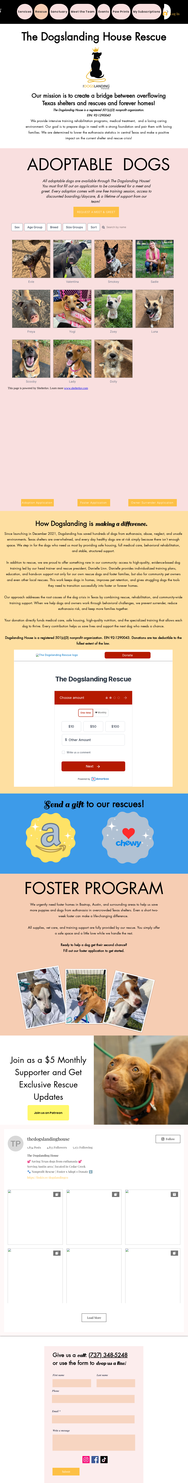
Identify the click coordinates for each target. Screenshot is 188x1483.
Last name (102, 1375)
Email (55, 1411)
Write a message (61, 1430)
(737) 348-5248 (108, 1355)
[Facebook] (95, 1459)
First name (58, 1375)
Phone (55, 1391)
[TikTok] (104, 1459)
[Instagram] (86, 1459)
